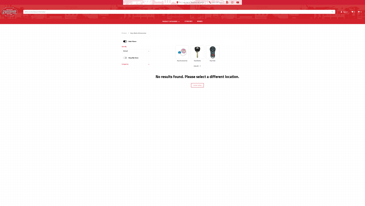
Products (124, 33)
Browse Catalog (197, 85)
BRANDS (200, 21)
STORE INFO (188, 21)
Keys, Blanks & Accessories (138, 33)
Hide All (196, 66)
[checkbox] (125, 41)
